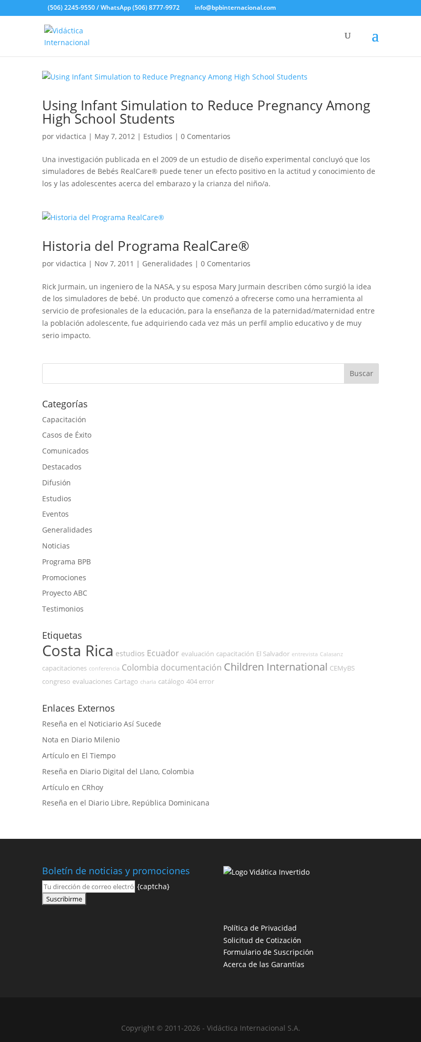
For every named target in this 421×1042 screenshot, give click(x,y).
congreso (56, 681)
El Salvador (273, 654)
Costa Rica (77, 650)
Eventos (55, 514)
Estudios (158, 136)
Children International (276, 667)
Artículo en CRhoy (72, 787)
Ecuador (163, 653)
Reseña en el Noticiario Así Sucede (101, 724)
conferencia (104, 668)
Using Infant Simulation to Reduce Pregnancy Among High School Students (206, 112)
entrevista (305, 654)
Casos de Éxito (66, 435)
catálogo (171, 681)
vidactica (71, 136)
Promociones (64, 577)
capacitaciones (64, 668)
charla (148, 681)
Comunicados (65, 451)
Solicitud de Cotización (262, 940)
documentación (191, 667)
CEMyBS (342, 668)
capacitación (235, 654)
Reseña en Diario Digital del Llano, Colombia (118, 771)
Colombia (140, 667)
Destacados (62, 466)
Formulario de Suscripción (268, 952)
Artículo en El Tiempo (79, 755)
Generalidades (167, 263)
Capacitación (64, 419)
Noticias (56, 546)
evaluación (197, 654)
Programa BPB (66, 561)
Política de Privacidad (260, 928)
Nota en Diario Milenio (81, 739)
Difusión (56, 482)
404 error (200, 681)
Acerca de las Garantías (263, 964)
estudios (130, 653)
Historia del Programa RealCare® (146, 246)
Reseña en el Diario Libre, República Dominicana (125, 803)
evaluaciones (92, 681)
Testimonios (63, 609)
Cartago (126, 681)
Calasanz (331, 654)
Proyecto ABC (64, 593)
